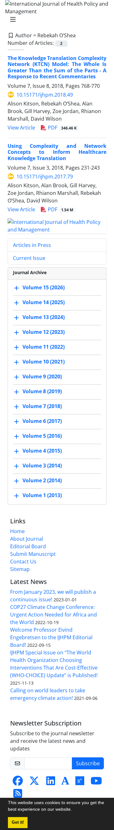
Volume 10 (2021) (43, 361)
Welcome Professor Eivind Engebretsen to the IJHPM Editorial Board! (51, 637)
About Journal (26, 538)
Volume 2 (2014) (42, 480)
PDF (62, 127)
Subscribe (88, 763)
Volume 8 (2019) (42, 391)
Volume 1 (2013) (42, 495)
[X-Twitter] (34, 782)
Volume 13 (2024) (43, 317)
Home (17, 531)
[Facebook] (17, 782)
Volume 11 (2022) (43, 346)
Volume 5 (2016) (42, 435)
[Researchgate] (79, 782)
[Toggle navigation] (55, 19)
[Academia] (65, 782)
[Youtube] (96, 782)
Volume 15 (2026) (43, 287)
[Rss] (17, 795)
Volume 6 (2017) (42, 421)
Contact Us (23, 561)
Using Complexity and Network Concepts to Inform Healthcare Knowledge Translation (57, 151)
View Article (21, 127)
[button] (74, 810)
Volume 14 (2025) (43, 302)
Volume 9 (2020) (42, 376)
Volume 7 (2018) (42, 406)
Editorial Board (28, 546)
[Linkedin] (50, 782)
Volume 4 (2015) (42, 450)
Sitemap (20, 569)
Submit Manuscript (33, 553)
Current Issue (29, 258)
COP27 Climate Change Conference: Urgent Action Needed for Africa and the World (53, 615)
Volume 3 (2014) (42, 465)
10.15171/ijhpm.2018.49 (44, 94)
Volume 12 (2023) (43, 331)
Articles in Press (32, 245)
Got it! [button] (18, 822)
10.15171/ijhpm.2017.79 (44, 176)
